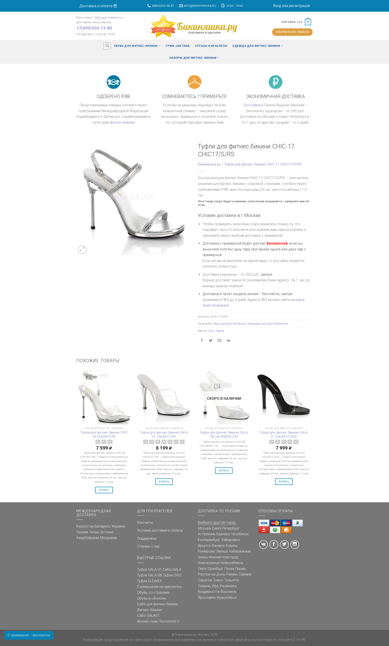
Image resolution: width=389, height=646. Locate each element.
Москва (100, 17)
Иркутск (204, 546)
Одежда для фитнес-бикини (256, 46)
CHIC (211, 330)
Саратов (205, 580)
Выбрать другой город (217, 522)
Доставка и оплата (96, 6)
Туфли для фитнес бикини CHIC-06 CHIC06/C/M (104, 435)
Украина (118, 526)
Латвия (82, 532)
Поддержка (146, 538)
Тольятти (231, 580)
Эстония (106, 532)
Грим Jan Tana (178, 46)
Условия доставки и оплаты (160, 530)
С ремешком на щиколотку (159, 587)
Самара (245, 574)
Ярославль (207, 597)
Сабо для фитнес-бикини (157, 604)
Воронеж (228, 591)
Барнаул (223, 534)
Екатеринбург (209, 540)
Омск (202, 568)
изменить (115, 17)
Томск (218, 580)
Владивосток (209, 591)
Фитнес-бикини (149, 610)
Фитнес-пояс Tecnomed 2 (158, 621)
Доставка (252, 105)
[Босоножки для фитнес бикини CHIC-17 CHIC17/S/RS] (133, 197)
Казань (232, 546)
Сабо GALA (172, 569)
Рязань (232, 574)
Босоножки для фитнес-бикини (268, 323)
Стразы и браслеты (211, 46)
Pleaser (220, 330)
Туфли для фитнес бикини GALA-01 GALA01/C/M (164, 435)
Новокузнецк (209, 563)
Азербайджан (87, 538)
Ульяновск (228, 586)
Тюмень (204, 586)
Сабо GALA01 (148, 615)
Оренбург (216, 568)
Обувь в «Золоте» (152, 598)
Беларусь (103, 526)
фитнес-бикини (122, 122)
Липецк (222, 551)
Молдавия (108, 538)
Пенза (229, 568)
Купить (104, 489)
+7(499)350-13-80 (94, 28)
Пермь (240, 568)
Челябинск (240, 534)
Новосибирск (232, 563)
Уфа (215, 586)
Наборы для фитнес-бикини (193, 57)
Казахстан (85, 526)
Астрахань (206, 534)
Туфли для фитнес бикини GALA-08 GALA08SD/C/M (223, 435)
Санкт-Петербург (226, 528)
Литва (94, 532)
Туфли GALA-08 (149, 575)
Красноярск (227, 597)
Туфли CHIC (172, 575)
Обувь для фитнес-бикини (136, 46)
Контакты (145, 522)
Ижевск (218, 546)
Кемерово (206, 551)
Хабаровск (230, 540)
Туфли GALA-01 (149, 569)
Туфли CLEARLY (149, 581)
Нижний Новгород (223, 557)
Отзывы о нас (148, 546)
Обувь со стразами (153, 592)
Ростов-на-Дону (211, 574)
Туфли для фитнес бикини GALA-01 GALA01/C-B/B (283, 435)
